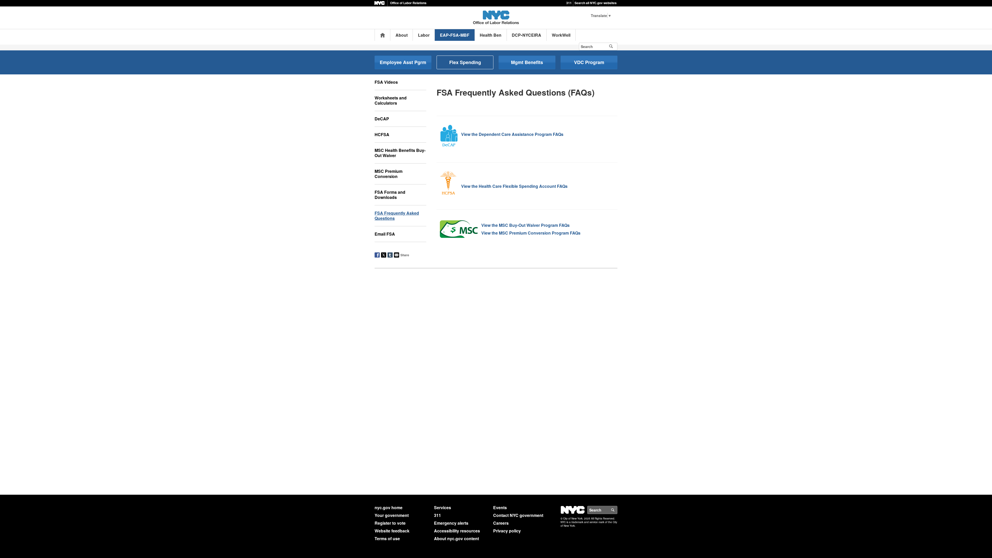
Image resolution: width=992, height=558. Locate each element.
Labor (424, 35)
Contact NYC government (518, 515)
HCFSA (382, 134)
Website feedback (392, 531)
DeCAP (382, 119)
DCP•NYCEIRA (526, 35)
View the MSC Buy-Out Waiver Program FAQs (525, 225)
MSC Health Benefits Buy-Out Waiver (400, 152)
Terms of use (387, 538)
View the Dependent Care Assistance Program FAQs (512, 134)
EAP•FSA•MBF (454, 35)
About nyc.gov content (456, 538)
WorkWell (561, 35)
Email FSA (385, 234)
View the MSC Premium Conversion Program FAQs (530, 233)
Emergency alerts (451, 523)
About (402, 35)
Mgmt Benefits (527, 62)
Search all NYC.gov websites (596, 3)
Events (500, 507)
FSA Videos (386, 82)
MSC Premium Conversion (388, 173)
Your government (392, 515)
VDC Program (589, 62)
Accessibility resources (457, 531)
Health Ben (490, 35)
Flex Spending (465, 62)
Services (442, 507)
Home (382, 35)
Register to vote (390, 523)
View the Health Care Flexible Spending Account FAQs (514, 186)
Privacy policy (507, 531)
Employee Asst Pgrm (403, 62)
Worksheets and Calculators (391, 100)
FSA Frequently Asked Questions (397, 215)
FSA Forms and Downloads (390, 194)
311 (569, 3)
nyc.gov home (388, 507)
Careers (501, 523)
